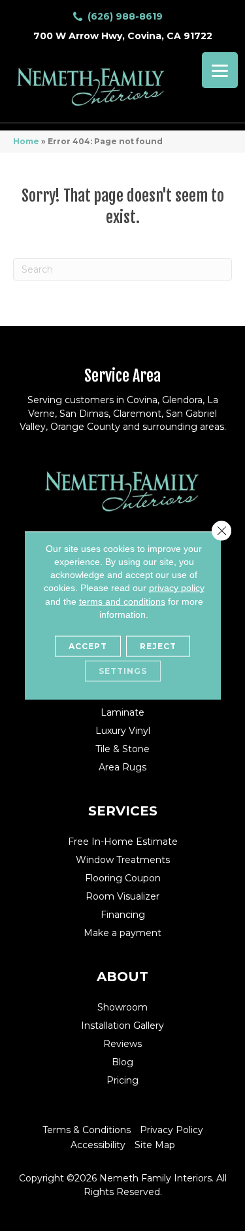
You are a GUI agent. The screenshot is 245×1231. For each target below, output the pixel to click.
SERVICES (122, 811)
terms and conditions (122, 601)
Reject (158, 646)
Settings (123, 671)
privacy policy (176, 588)
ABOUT (122, 976)
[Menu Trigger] (220, 70)
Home (26, 141)
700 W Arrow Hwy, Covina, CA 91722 (122, 36)
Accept (88, 646)
